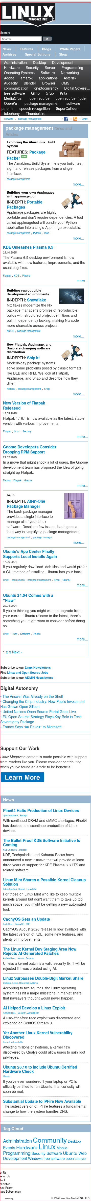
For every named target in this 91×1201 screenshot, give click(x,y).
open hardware (10, 815)
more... (78, 184)
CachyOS (19, 923)
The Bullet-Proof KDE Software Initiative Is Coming (41, 843)
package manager (42, 537)
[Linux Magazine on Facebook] (65, 118)
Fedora (6, 480)
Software (48, 72)
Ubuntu (66, 580)
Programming (16, 1152)
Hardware (26, 1147)
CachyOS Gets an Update (26, 919)
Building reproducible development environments (28, 292)
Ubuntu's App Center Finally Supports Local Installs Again (30, 554)
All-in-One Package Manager (26, 503)
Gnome (28, 480)
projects (23, 849)
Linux (16, 431)
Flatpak (7, 275)
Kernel (21, 888)
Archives (9, 54)
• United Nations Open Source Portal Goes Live (38, 711)
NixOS (10, 331)
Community (50, 1140)
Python (37, 233)
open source (18, 580)
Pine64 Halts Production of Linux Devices (41, 810)
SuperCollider (67, 108)
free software (54, 1158)
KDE (16, 275)
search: (5, 32)
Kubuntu (13, 849)
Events (9, 1147)
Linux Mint (31, 888)
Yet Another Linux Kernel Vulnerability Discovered (38, 1035)
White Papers (70, 49)
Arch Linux (8, 923)
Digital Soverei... (77, 88)
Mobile (62, 1147)
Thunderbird (36, 113)
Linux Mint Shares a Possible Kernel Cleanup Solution (44, 882)
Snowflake (36, 300)
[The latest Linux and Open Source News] (74, 118)
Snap (47, 389)
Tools (46, 233)
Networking (70, 72)
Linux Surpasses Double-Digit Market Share (43, 978)
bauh (11, 495)
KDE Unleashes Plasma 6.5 (28, 247)
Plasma (26, 275)
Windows (35, 1158)
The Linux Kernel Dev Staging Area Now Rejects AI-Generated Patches (39, 951)
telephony (12, 113)
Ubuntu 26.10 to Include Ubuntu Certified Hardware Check (40, 1069)
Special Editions (37, 54)
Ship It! (33, 358)
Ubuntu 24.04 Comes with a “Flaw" (28, 598)
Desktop (7, 982)
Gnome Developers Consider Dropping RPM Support (29, 449)
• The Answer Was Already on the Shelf (31, 696)
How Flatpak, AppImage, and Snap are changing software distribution (29, 348)
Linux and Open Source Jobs (27, 672)
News (7, 49)
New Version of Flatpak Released (24, 405)
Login (84, 118)
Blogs (46, 49)
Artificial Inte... (9, 958)
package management (18, 179)
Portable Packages (24, 204)
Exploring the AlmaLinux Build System (31, 144)
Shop (63, 54)
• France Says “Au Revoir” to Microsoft (30, 726)
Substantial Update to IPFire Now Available (42, 1101)
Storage (23, 815)
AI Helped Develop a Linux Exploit (34, 1008)
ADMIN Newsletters (39, 677)
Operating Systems (19, 72)
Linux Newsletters (38, 667)
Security (26, 431)
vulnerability (33, 1012)
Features (26, 49)
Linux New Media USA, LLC (74, 1198)
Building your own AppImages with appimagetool (30, 194)
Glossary (9, 1198)
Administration (10, 888)
